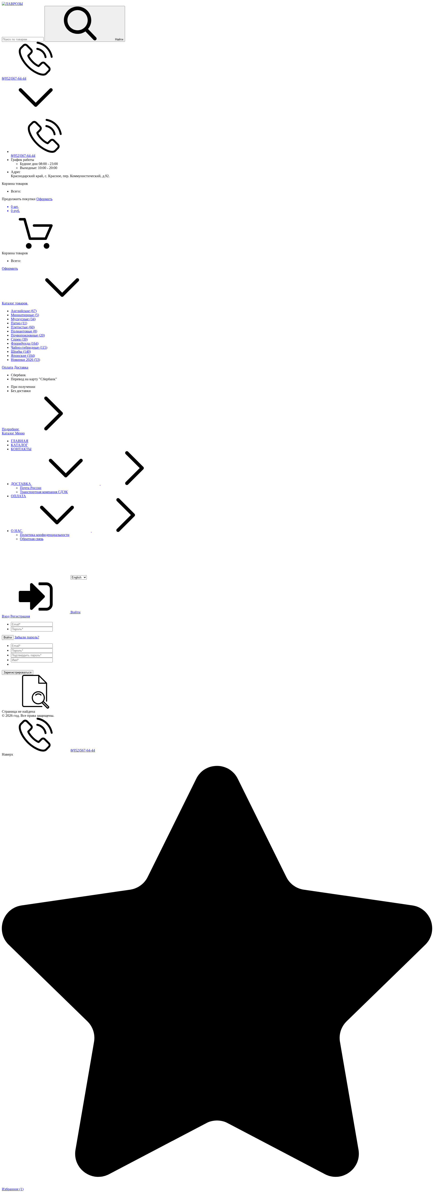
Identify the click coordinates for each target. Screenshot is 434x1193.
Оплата (7, 367)
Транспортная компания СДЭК (44, 492)
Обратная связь (31, 539)
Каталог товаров (15, 303)
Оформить (44, 199)
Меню (20, 433)
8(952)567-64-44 (14, 78)
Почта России (30, 488)
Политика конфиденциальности (44, 535)
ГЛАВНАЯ (19, 441)
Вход (5, 616)
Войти (75, 612)
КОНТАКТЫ (21, 449)
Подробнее (11, 429)
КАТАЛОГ (19, 445)
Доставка (21, 367)
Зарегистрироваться (17, 672)
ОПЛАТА (18, 496)
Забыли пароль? (26, 637)
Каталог (8, 433)
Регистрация (20, 616)
